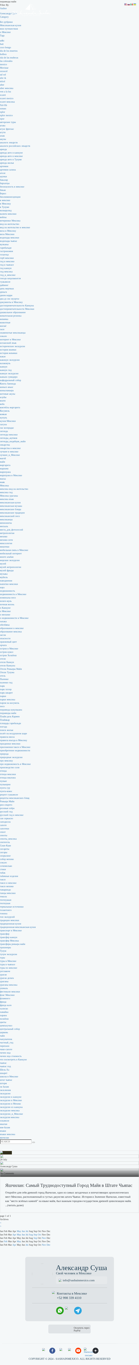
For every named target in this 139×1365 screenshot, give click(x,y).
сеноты (3, 835)
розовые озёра (7, 808)
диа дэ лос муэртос (9, 299)
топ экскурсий (7, 917)
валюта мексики (8, 214)
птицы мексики (8, 774)
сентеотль (5, 842)
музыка (3, 574)
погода (3, 726)
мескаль (4, 526)
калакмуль (5, 363)
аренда (3, 149)
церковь (4, 1032)
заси (2, 329)
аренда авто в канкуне (11, 152)
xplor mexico (6, 115)
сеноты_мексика (8, 839)
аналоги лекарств (9, 142)
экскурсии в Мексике (11, 1100)
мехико (3, 536)
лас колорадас (7, 428)
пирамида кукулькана (11, 709)
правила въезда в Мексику (13, 740)
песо (2, 706)
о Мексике (5, 32)
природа (4, 754)
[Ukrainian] (134, 4)
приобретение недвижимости (15, 750)
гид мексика (6, 271)
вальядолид (6, 210)
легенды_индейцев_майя (12, 441)
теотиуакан (5, 900)
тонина (3, 913)
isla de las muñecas (9, 57)
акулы (3, 139)
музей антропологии (10, 567)
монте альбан (7, 557)
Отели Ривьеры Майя (11, 669)
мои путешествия (9, 29)
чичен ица (5, 1053)
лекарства (5, 445)
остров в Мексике (9, 648)
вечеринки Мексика (10, 220)
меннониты (6, 523)
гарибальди (6, 248)
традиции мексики (9, 920)
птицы (3, 771)
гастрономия (6, 251)
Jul (27, 1231)
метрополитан (7, 533)
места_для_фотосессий (11, 529)
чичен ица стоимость (11, 1056)
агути (3, 132)
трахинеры (5, 947)
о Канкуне (5, 608)
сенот (3, 832)
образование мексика (11, 631)
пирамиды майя (8, 713)
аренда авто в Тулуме (11, 159)
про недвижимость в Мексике (15, 764)
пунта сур (5, 788)
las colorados (6, 61)
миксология (6, 543)
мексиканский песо (10, 516)
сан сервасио (6, 818)
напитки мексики (9, 584)
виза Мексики (7, 234)
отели (3, 659)
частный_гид (6, 1042)
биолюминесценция (10, 197)
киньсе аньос (6, 387)
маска (3, 479)
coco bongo (5, 47)
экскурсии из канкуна (11, 1107)
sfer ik (3, 78)
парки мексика (7, 699)
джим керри (6, 295)
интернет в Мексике (10, 339)
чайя (2, 1036)
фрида (3, 1002)
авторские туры (8, 122)
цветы (3, 1022)
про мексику (6, 760)
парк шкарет (6, 693)
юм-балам (5, 1127)
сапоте (3, 825)
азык (2, 135)
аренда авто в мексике (11, 156)
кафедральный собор (10, 380)
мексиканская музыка (11, 506)
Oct (39, 1234)
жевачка (4, 319)
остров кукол (6, 652)
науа (2, 587)
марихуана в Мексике (11, 475)
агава (2, 125)
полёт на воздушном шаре (13, 733)
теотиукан (5, 903)
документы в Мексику (11, 302)
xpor (2, 119)
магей (3, 458)
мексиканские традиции (12, 512)
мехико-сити (6, 540)
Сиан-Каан (5, 845)
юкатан (3, 1124)
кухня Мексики (8, 421)
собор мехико (7, 859)
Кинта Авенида (8, 383)
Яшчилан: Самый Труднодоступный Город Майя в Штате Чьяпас (68, 1185)
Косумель (4, 411)
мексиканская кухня (10, 502)
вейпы (3, 217)
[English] (125, 4)
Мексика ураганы (9, 496)
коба (2, 404)
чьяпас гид (5, 1066)
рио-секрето (6, 805)
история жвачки (8, 349)
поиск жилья (6, 730)
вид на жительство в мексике (15, 227)
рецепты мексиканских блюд (14, 798)
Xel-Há (3, 105)
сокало (3, 862)
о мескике (5, 614)
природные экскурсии (11, 757)
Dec (48, 1245)
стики (3, 869)
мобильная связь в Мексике (14, 550)
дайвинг (4, 285)
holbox (3, 54)
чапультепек (6, 1039)
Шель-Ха (4, 1069)
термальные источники (12, 906)
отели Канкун (7, 662)
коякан (3, 414)
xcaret (3, 95)
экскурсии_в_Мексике (11, 1114)
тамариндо (5, 889)
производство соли (9, 767)
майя (2, 462)
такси (3, 879)
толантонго (6, 910)
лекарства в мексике (10, 448)
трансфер (4, 934)
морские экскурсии (10, 560)
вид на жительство (9, 224)
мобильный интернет (11, 553)
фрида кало (6, 1005)
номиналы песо (8, 597)
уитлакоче (5, 971)
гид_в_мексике (7, 275)
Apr (14, 1234)
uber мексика (6, 88)
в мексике (5, 200)
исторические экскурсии (12, 346)
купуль (3, 417)
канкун (3, 366)
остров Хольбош (8, 655)
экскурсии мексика (9, 1110)
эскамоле (4, 1120)
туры (2, 957)
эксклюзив (5, 1090)
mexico (3, 64)
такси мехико (7, 886)
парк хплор (6, 689)
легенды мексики (9, 434)
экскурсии (5, 1093)
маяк (2, 482)
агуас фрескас (7, 129)
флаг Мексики (7, 995)
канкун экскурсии (9, 373)
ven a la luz (5, 91)
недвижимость (7, 591)
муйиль (4, 577)
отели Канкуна (7, 665)
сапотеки (4, 828)
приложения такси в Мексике (15, 747)
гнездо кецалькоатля (10, 278)
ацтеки (3, 176)
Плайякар (5, 720)
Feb (5, 1241)
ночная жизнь (7, 604)
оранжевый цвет (8, 642)
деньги (3, 292)
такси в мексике (8, 883)
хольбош (4, 1019)
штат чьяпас (6, 1080)
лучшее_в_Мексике (10, 455)
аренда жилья (7, 163)
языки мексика (7, 1134)
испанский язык (8, 343)
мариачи (4, 468)
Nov (44, 1238)
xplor (2, 112)
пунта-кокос (6, 791)
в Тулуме (4, 207)
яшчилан (4, 1137)
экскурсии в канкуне (10, 1097)
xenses (3, 108)
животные (5, 322)
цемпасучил (6, 1025)
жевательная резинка (10, 316)
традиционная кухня (10, 923)
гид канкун (6, 268)
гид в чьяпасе (7, 265)
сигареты (4, 849)
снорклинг (5, 856)
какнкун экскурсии (10, 360)
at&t (2, 40)
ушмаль (4, 988)
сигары (3, 852)
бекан (3, 190)
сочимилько (6, 866)
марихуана (5, 472)
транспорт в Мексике (11, 930)
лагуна (3, 424)
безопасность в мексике (12, 186)
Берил (3, 193)
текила (3, 896)
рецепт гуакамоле (9, 794)
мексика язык (7, 499)
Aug (31, 1234)
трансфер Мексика (9, 940)
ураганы (4, 981)
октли (3, 635)
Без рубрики (6, 22)
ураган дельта (7, 978)
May (19, 1231)
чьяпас (3, 1063)
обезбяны (4, 625)
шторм (3, 1083)
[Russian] (128, 4)
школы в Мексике (9, 1076)
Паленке (4, 679)
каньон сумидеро (8, 377)
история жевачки (8, 353)
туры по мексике (8, 968)
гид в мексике (7, 261)
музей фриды (7, 570)
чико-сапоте (6, 1049)
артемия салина (8, 169)
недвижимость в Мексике (13, 594)
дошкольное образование (13, 312)
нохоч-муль (6, 601)
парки (3, 696)
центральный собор (10, 1029)
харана (3, 1015)
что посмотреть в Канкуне (13, 1059)
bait (2, 44)
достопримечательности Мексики (17, 309)
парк (2, 686)
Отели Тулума (7, 672)
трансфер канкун (8, 937)
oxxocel (3, 71)
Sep (35, 1234)
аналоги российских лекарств (15, 146)
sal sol (3, 74)
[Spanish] (131, 4)
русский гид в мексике (11, 815)
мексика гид (6, 492)
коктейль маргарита (10, 407)
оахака (3, 621)
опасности (5, 638)
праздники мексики (10, 743)
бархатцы (4, 183)
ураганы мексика (8, 985)
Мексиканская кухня (10, 25)
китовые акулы (7, 394)
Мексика (4, 485)
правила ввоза (7, 737)
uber (2, 85)
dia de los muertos (8, 51)
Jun (23, 1231)
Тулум (3, 951)
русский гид (6, 811)
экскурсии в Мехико (10, 1103)
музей (3, 563)
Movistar (4, 68)
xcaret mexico (6, 98)
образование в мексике (12, 628)
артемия (4, 166)
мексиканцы (6, 519)
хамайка (4, 1012)
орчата (3, 645)
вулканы (4, 244)
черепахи (4, 1046)
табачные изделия (9, 876)
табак (2, 873)
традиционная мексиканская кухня (18, 927)
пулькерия (5, 784)
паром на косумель (9, 703)
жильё (3, 326)
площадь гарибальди (10, 723)
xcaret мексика (7, 102)
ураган (3, 974)
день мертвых (7, 288)
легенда (4, 431)
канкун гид (6, 370)
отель (2, 676)
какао (3, 356)
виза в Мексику (8, 231)
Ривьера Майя (7, 801)
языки (3, 1131)
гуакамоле (5, 282)
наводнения (6, 580)
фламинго (5, 998)
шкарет (3, 1073)
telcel (2, 81)
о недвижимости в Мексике (14, 618)
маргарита (5, 465)
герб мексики (7, 258)
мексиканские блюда (10, 509)
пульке (3, 781)
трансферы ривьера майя (12, 944)
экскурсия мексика (9, 1117)
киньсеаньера (7, 390)
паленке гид (6, 682)
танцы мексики (8, 893)
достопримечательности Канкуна (17, 305)
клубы (3, 397)
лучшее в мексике (9, 451)
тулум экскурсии (8, 954)
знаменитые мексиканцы (12, 332)
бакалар (4, 180)
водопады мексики (9, 237)
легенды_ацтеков (8, 438)
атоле (2, 173)
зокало (3, 336)
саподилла (5, 822)
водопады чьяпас (8, 241)
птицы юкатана (8, 777)
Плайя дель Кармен (10, 716)
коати (3, 400)
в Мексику (5, 203)
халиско (4, 1008)
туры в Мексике (8, 961)
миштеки (4, 546)
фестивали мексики (10, 991)
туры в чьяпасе (7, 964)
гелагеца (4, 254)
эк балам (4, 1086)
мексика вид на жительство (14, 489)
